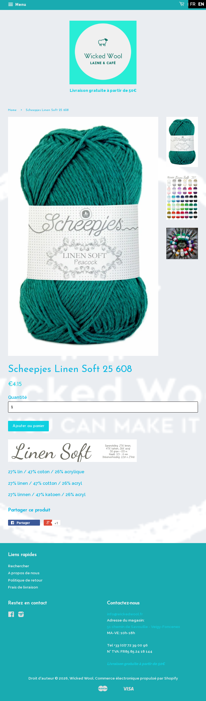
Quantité (17, 397)
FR (193, 4)
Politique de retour (25, 580)
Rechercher (18, 566)
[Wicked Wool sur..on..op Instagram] (21, 615)
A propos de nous (23, 573)
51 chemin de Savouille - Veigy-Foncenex (143, 626)
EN (201, 4)
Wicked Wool (81, 678)
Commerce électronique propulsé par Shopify (136, 678)
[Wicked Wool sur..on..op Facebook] (11, 615)
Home (12, 110)
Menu (20, 4)
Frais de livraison (23, 587)
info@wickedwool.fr (125, 614)
